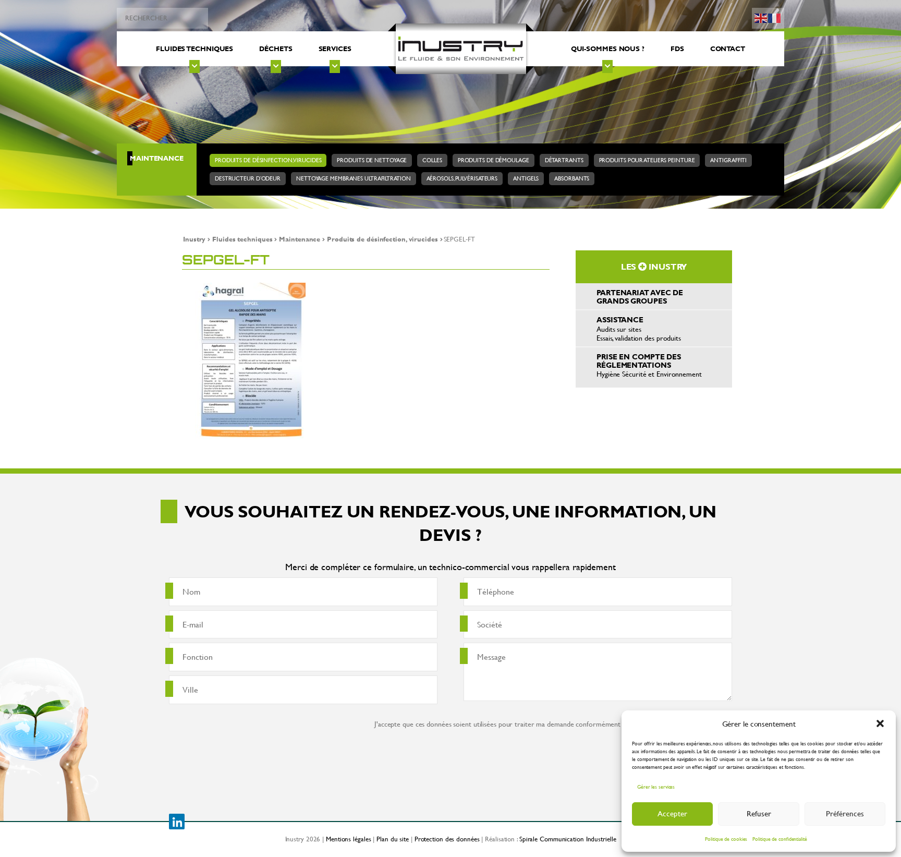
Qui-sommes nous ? (607, 48)
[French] (775, 17)
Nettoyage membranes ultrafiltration (353, 178)
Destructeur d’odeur (248, 178)
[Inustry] (461, 49)
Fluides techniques (194, 48)
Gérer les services (656, 787)
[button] (880, 723)
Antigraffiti (728, 160)
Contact (727, 48)
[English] (761, 17)
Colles (432, 160)
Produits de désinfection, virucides (268, 160)
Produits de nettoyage (372, 160)
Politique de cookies (726, 839)
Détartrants (564, 160)
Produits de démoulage (493, 160)
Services (335, 48)
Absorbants (571, 178)
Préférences (845, 813)
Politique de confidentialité (779, 839)
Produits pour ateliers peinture (647, 160)
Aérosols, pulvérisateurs (462, 178)
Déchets (275, 48)
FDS (677, 48)
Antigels (526, 178)
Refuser (759, 813)
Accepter (672, 813)
